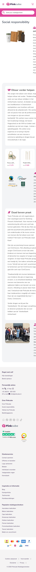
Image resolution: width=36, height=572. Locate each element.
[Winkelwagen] (33, 4)
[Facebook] (7, 420)
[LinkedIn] (10, 420)
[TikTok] (21, 420)
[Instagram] (17, 420)
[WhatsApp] (3, 420)
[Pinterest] (14, 420)
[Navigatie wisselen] (3, 4)
